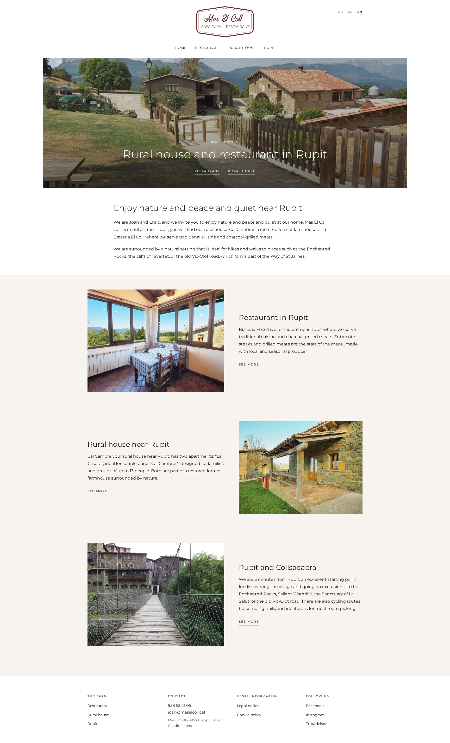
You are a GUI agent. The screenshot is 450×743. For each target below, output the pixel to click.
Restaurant (207, 48)
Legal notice (248, 705)
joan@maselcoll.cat (186, 712)
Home (181, 48)
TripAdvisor (316, 723)
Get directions (180, 725)
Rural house (242, 48)
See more (249, 364)
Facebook (315, 705)
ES (350, 12)
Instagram (315, 715)
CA (340, 12)
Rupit (269, 48)
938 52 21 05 (179, 705)
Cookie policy (249, 715)
